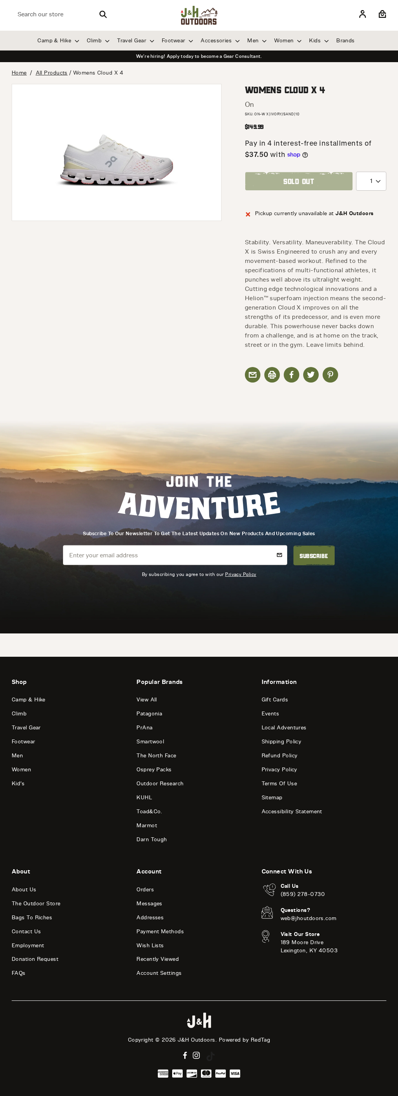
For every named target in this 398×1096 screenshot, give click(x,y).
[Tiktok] (210, 1056)
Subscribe (314, 555)
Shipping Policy (282, 741)
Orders (145, 889)
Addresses (150, 917)
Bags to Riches (32, 917)
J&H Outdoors (196, 1040)
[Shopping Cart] (381, 14)
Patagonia (149, 713)
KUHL (144, 797)
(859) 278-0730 (303, 894)
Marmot (146, 825)
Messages (149, 903)
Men (253, 40)
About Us (24, 889)
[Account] (362, 14)
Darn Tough (151, 839)
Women (284, 40)
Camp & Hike (55, 40)
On (249, 104)
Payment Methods (160, 931)
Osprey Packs (153, 769)
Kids (315, 40)
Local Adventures (284, 727)
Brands (345, 40)
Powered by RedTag (245, 1040)
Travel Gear (132, 40)
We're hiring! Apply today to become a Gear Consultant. (199, 56)
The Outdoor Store (36, 903)
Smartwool (150, 741)
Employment (28, 945)
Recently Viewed (157, 959)
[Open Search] (103, 14)
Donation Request (35, 959)
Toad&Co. (149, 811)
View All (146, 699)
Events (270, 713)
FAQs (19, 973)
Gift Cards (275, 699)
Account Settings (159, 973)
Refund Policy (280, 755)
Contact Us (26, 931)
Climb (95, 40)
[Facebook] (185, 1055)
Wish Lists (150, 945)
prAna (144, 727)
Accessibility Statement (292, 811)
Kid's (18, 783)
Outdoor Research (159, 783)
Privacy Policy (240, 574)
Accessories (217, 40)
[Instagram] (196, 1055)
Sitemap (272, 797)
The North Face (156, 755)
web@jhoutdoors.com (309, 918)
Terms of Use (279, 783)
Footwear (174, 40)
